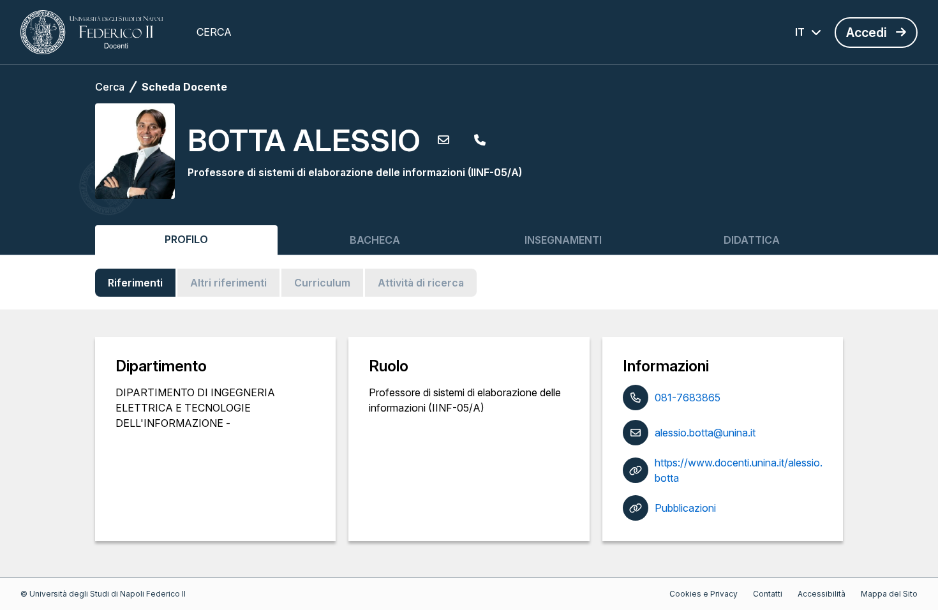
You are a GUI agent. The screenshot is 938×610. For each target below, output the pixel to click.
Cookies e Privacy (703, 594)
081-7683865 (687, 397)
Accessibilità (821, 594)
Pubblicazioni (685, 508)
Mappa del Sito (889, 594)
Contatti (767, 594)
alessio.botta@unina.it (705, 432)
